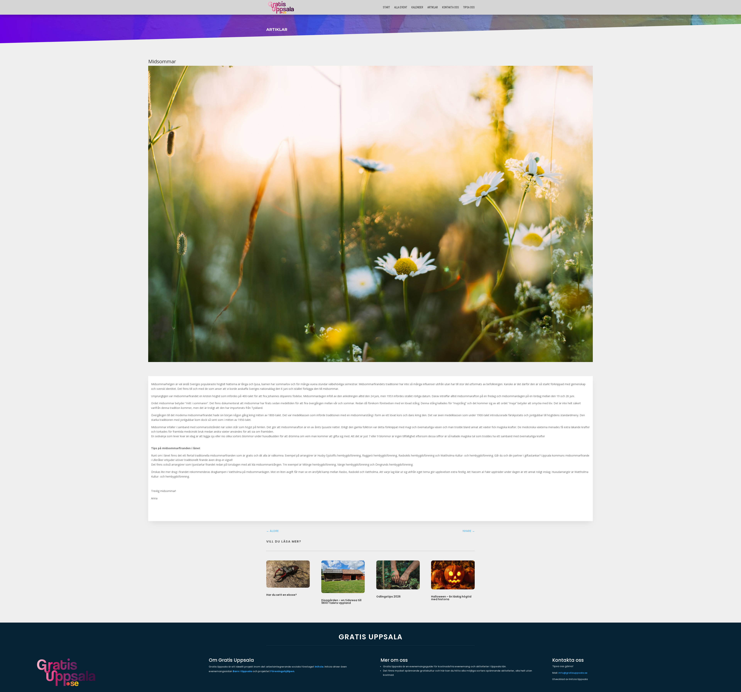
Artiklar (432, 7)
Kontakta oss (450, 7)
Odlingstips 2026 (388, 596)
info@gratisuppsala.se (572, 672)
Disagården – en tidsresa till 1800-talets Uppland (341, 601)
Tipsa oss (469, 7)
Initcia (319, 666)
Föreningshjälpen (282, 671)
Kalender (417, 7)
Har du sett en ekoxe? (281, 595)
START (386, 7)
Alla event (400, 7)
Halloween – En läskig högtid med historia (451, 598)
